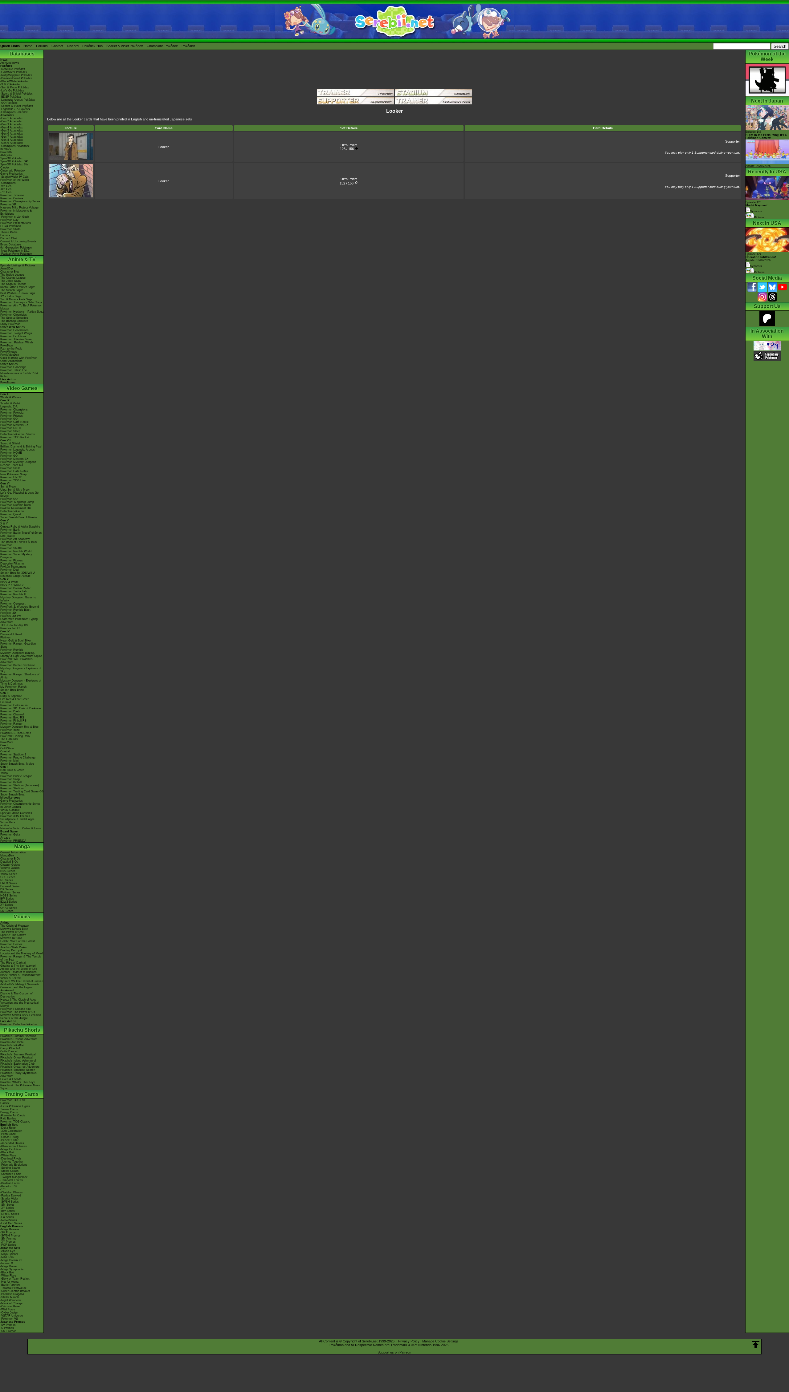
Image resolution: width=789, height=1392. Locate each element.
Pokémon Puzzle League (16, 776)
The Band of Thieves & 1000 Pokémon (18, 543)
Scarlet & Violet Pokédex (124, 46)
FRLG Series (8, 883)
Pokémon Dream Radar (15, 588)
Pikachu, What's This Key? (17, 1082)
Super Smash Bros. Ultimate (18, 517)
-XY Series (7, 1207)
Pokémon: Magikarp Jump (17, 502)
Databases (22, 53)
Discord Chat (8, 238)
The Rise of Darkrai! (13, 962)
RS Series (6, 880)
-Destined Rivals (11, 1158)
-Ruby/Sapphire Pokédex (16, 75)
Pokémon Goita (10, 834)
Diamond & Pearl (11, 634)
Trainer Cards (9, 1109)
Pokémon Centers (11, 198)
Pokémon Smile (10, 468)
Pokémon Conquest (13, 603)
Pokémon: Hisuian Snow (16, 339)
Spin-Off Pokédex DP (14, 161)
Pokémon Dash (10, 711)
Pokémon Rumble (11, 649)
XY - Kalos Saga (10, 296)
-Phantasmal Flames (13, 1146)
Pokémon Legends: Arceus (17, 449)
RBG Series (7, 870)
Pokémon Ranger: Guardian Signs (18, 645)
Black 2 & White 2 (11, 585)
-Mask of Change (11, 1303)
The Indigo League (12, 274)
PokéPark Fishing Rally (15, 736)
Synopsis (756, 266)
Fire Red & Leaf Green (14, 699)
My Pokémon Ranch (13, 686)
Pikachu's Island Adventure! (18, 1060)
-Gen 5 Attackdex (11, 130)
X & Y (4, 523)
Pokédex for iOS (10, 628)
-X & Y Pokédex (10, 84)
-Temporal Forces (11, 1180)
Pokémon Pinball (11, 782)
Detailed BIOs (9, 861)
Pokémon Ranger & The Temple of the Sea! (20, 958)
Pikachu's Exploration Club (17, 1063)
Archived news (9, 62)
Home (27, 46)
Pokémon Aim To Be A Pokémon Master (21, 307)
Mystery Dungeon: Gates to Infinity (18, 599)
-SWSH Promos (10, 1235)
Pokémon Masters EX (14, 425)
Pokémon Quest (10, 514)
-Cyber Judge (9, 1312)
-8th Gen (5, 189)
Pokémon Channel (12, 714)
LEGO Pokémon (10, 226)
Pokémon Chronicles (13, 314)
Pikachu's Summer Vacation (18, 1036)
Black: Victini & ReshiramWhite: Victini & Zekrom (20, 976)
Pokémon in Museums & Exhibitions (16, 212)
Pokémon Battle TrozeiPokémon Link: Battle (21, 534)
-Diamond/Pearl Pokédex (16, 78)
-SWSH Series (9, 1201)
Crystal (5, 751)
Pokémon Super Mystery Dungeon (16, 556)
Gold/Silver (7, 748)
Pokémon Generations (14, 330)
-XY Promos (8, 1241)
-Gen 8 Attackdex (11, 139)
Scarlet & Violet (10, 403)
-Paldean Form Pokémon (16, 253)
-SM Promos (8, 1238)
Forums (42, 46)
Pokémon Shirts (10, 229)
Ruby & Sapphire (11, 696)
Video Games (22, 388)
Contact (57, 46)
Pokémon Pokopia (11, 412)
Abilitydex (6, 155)
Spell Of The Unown (13, 935)
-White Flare (8, 1155)
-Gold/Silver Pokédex (13, 72)
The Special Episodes (14, 317)
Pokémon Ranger (11, 723)
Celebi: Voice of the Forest (17, 941)
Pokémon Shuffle (11, 548)
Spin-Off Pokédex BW (14, 164)
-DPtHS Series (9, 1214)
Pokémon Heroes (11, 944)
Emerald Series (10, 886)
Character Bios (9, 271)
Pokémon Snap (10, 779)
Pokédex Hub (92, 46)
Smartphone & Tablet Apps (17, 819)
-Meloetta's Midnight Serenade (19, 984)
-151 (3, 1189)
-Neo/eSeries (8, 1220)
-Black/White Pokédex (14, 81)
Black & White (9, 582)
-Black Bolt (7, 1152)
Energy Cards (9, 1112)
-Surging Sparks (10, 1167)
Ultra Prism (349, 145)
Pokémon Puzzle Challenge (17, 757)
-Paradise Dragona (12, 1294)
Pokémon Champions (14, 409)
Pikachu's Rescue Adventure (18, 1039)
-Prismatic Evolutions (13, 1164)
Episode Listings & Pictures (17, 265)
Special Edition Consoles (16, 813)
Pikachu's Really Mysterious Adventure (18, 1074)
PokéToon (6, 345)
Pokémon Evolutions (13, 336)
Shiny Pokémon (10, 324)
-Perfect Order (9, 1140)
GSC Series (7, 877)
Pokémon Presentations (15, 223)
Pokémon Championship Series (20, 201)
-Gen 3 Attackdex (11, 124)
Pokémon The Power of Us (17, 1012)
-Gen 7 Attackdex (11, 136)
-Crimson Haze (10, 1306)
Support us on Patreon (394, 1352)
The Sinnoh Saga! (11, 290)
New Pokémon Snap (13, 474)
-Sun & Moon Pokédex (14, 87)
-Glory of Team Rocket (15, 1278)
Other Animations (11, 360)
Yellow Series (8, 874)
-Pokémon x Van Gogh (14, 216)
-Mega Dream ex (11, 1260)
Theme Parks (9, 232)
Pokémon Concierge (13, 367)
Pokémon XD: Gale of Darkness (21, 708)
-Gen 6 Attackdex (11, 133)
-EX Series (7, 1217)
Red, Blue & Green (12, 769)
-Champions (8, 182)
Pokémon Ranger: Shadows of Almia (19, 676)
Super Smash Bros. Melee (17, 763)
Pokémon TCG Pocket (14, 437)
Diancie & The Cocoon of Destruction (16, 995)
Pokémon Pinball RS (13, 720)
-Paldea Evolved (10, 1195)
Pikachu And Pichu (12, 1042)
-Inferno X (6, 1263)
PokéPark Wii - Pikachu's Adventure (16, 661)
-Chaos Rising (9, 1137)
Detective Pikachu (12, 511)
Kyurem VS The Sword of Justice (21, 981)
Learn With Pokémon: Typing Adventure (19, 620)
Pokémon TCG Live (13, 480)
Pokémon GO (9, 418)
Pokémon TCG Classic (15, 1121)
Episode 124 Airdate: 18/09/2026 (761, 257)
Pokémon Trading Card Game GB (21, 791)
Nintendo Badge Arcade (15, 575)
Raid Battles (8, 1118)
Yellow (4, 773)
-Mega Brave (8, 1266)
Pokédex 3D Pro (10, 615)
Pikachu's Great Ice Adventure (19, 1066)
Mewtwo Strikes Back (14, 928)
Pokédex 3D (8, 612)
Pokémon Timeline (12, 195)
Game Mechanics (11, 173)
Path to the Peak (11, 348)
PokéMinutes (8, 351)
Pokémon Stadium (12, 788)
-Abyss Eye (7, 1250)
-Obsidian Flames (11, 1192)
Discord (73, 46)
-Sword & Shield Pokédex (16, 93)
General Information (13, 852)
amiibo (4, 825)
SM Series (7, 910)
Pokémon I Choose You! (15, 1008)
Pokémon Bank (10, 529)
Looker (163, 147)
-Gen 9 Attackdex (11, 142)
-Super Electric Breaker (15, 1291)
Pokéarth (188, 46)
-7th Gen (5, 192)
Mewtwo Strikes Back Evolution (20, 1015)
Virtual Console (10, 809)
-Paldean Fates (10, 1183)
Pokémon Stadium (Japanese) (19, 785)
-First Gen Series (11, 1223)
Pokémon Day (9, 219)
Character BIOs (10, 858)
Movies (22, 916)
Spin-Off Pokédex (11, 158)
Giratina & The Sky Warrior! (18, 965)
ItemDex (5, 149)
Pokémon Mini (9, 760)
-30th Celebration (11, 1130)
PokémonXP (8, 204)
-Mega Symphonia (11, 1269)
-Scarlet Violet (9, 1198)
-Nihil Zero (7, 1257)
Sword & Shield (10, 443)
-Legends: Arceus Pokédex (17, 99)
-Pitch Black (8, 1133)
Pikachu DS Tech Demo (15, 732)
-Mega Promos (9, 1229)
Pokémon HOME (11, 452)
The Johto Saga (10, 280)
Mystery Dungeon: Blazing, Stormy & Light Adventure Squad (21, 654)
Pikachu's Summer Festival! (18, 1054)
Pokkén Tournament (13, 566)
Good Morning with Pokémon (18, 357)
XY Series (6, 904)
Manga (22, 846)
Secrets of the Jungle (14, 1018)
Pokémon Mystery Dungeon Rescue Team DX (18, 463)
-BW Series (7, 1210)
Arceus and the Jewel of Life (18, 968)
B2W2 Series (8, 901)
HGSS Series (8, 895)
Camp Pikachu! (10, 1048)
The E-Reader (9, 739)
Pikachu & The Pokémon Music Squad (20, 1087)
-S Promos (7, 1327)
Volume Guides (10, 867)
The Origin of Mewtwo (14, 925)
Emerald (5, 702)
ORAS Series (8, 907)
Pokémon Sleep (10, 431)
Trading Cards (22, 1094)
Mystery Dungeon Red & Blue (19, 726)
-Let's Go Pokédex (12, 90)
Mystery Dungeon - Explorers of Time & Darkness (20, 682)
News (4, 59)
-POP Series (8, 1244)
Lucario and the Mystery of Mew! (21, 953)
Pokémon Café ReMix (14, 421)
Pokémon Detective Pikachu (18, 1024)
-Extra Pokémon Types (15, 1106)
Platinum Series (10, 892)
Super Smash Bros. (12, 794)
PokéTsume (7, 382)
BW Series (7, 898)
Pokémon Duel (9, 569)
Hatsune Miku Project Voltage (19, 207)
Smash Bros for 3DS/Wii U (17, 572)
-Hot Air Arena (9, 1281)
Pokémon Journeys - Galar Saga (21, 302)
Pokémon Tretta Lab (13, 591)
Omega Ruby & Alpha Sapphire (20, 526)
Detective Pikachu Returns (17, 434)
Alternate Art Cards (12, 1115)
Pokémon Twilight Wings (16, 333)
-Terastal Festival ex (13, 1287)
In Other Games (10, 806)
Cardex (5, 167)
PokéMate (6, 742)
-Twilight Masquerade (14, 1177)
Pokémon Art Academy (15, 538)
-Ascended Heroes (12, 1143)
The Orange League (13, 277)
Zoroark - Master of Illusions (18, 971)
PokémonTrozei (10, 729)
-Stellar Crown (9, 1170)
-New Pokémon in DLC (15, 250)
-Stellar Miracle (9, 1297)
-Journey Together (11, 1161)
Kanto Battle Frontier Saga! (17, 287)
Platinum (5, 637)
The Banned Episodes (14, 320)
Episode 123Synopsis (756, 207)
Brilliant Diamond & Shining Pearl (21, 446)
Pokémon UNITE (11, 428)
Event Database (10, 244)
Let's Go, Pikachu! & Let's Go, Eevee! (19, 494)
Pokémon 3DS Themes (15, 816)
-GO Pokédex (9, 102)
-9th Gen (5, 186)
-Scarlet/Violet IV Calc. (15, 176)
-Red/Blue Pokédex (12, 69)
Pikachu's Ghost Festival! (16, 1057)
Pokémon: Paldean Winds (16, 342)
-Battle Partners (10, 1284)
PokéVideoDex (9, 354)
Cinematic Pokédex (12, 170)
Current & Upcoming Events (18, 241)
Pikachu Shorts (22, 1030)
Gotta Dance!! (9, 1051)
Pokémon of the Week (14, 179)
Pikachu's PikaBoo (12, 1045)
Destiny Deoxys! (11, 950)
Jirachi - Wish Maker (13, 947)
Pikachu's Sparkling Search (17, 1069)
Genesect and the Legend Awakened (16, 989)
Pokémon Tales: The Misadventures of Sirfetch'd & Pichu (19, 373)
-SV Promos (8, 1232)
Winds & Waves (10, 397)
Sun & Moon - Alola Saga (16, 299)
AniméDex (7, 268)
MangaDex (7, 855)
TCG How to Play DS (14, 625)
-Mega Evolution (10, 1149)
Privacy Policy (408, 1341)
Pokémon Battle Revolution (17, 665)
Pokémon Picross (11, 560)
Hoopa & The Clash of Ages (18, 999)
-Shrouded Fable (10, 1174)
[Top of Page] (755, 1345)
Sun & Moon (8, 486)
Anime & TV (22, 259)
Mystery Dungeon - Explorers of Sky (20, 670)
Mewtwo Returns (11, 938)
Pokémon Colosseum (14, 705)
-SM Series (7, 1204)
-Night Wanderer (10, 1300)
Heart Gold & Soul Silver (15, 640)
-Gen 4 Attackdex (11, 127)
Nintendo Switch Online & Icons (20, 828)
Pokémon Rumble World (15, 551)
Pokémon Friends (11, 415)
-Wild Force (7, 1309)
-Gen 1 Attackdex (11, 118)
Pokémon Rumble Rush (15, 505)
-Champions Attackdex (15, 146)
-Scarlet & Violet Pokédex (16, 105)
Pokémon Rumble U (13, 594)
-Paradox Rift (8, 1186)
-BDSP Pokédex (10, 96)
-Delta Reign (8, 1127)
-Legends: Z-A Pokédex (15, 109)
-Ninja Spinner (9, 1254)
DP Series (6, 889)
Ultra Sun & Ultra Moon (15, 489)
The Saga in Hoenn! (13, 283)
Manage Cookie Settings (440, 1341)
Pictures (759, 217)
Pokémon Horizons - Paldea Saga (21, 311)
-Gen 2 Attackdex (11, 121)
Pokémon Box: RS (12, 717)
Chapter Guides (10, 864)
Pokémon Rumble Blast (15, 609)
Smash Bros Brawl (12, 689)
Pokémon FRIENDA (13, 840)
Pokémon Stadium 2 (13, 754)
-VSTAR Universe (11, 1315)
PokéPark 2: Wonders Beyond (19, 606)
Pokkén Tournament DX (15, 508)
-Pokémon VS (9, 1318)
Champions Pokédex (162, 46)
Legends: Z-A (9, 406)
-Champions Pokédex (14, 112)
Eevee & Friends (11, 1079)
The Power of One (12, 931)
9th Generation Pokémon (16, 247)
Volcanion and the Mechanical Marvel (19, 1004)
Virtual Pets (7, 822)
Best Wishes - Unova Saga (17, 293)
